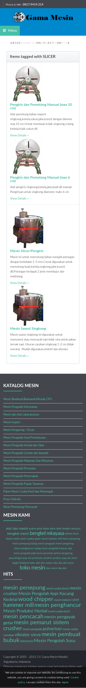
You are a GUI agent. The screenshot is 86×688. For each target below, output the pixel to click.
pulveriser (52, 629)
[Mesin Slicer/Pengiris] (26, 228)
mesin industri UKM (66, 600)
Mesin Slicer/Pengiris (26, 251)
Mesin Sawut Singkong (28, 328)
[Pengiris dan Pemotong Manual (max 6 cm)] (26, 156)
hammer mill (18, 605)
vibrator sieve (28, 635)
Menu (12, 30)
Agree (65, 682)
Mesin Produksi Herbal (25, 611)
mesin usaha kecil (59, 611)
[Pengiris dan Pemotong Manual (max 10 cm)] (26, 83)
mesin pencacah (23, 616)
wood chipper (35, 599)
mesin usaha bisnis (57, 588)
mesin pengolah (32, 629)
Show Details (18, 135)
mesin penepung (24, 588)
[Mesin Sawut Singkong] (26, 305)
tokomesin (26, 641)
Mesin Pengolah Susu (54, 641)
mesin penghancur (57, 605)
